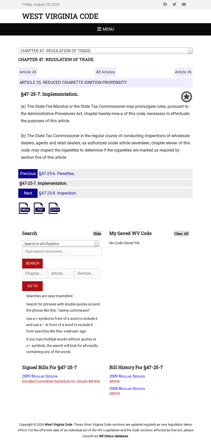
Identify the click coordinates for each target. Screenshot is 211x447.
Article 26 (183, 72)
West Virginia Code (60, 16)
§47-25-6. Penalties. (47, 173)
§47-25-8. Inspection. (50, 193)
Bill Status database (113, 436)
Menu (108, 29)
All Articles (105, 72)
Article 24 (28, 72)
